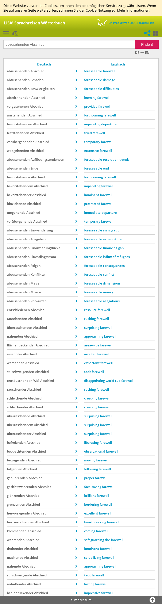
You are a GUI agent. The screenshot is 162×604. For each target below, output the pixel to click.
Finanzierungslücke (45, 248)
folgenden (14, 469)
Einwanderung (42, 230)
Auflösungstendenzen (47, 159)
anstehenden (17, 115)
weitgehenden (18, 150)
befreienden (16, 442)
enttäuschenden (19, 380)
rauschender (16, 389)
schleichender (17, 407)
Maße (35, 283)
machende (15, 557)
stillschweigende (19, 575)
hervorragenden (19, 513)
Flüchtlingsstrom (43, 257)
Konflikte (38, 274)
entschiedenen (18, 310)
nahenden (15, 336)
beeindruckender (20, 593)
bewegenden (17, 460)
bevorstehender (19, 195)
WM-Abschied (43, 380)
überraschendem (20, 425)
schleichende (17, 398)
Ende (34, 168)
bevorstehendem (20, 186)
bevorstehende (18, 177)
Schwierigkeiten (43, 89)
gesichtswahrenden (22, 487)
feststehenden (18, 133)
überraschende (18, 416)
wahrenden (16, 540)
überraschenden (19, 327)
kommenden (17, 531)
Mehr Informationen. (133, 10)
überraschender (19, 434)
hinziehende (16, 204)
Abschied (37, 71)
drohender (15, 549)
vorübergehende (19, 221)
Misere (36, 292)
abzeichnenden (19, 97)
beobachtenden (19, 451)
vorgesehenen (18, 106)
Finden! (147, 44)
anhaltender (16, 584)
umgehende (16, 212)
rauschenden (17, 319)
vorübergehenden (21, 142)
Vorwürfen (39, 301)
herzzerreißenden (20, 522)
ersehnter (14, 354)
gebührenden (17, 478)
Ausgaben (38, 239)
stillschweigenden (20, 372)
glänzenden (16, 495)
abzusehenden (18, 71)
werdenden (15, 363)
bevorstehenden (19, 124)
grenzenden (16, 504)
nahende (14, 566)
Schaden (37, 80)
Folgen (36, 265)
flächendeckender (21, 345)
